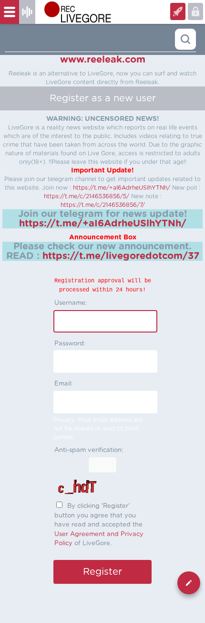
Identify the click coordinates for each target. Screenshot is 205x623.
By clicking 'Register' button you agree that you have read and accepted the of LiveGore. (99, 525)
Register (195, 11)
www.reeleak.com (102, 59)
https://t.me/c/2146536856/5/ (86, 196)
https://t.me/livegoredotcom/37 (120, 256)
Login (177, 11)
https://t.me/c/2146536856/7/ (103, 205)
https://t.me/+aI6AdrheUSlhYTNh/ (121, 188)
